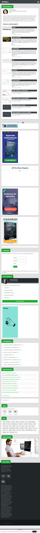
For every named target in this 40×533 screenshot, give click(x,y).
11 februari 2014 (14, 108)
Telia (8, 432)
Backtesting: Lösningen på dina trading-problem (11, 349)
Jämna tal (14, 27)
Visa (16, 432)
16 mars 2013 (14, 115)
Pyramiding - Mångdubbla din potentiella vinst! (11, 364)
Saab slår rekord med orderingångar (10, 390)
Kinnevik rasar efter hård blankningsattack (11, 385)
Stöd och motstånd (15, 48)
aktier (26, 421)
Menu (38, 2)
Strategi (23, 430)
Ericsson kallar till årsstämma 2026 (10, 372)
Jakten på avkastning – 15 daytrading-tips (10, 347)
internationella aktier (12, 428)
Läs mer (13, 33)
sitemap (10, 523)
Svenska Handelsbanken (29, 430)
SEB (7, 430)
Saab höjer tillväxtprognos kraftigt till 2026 (11, 392)
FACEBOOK (4, 414)
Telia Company (12, 432)
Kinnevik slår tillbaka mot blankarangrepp (11, 375)
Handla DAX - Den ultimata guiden (9, 357)
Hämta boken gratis (20, 301)
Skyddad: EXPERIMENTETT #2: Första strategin (20, 90)
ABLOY (4, 421)
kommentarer (19, 34)
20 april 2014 (14, 101)
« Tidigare (18, 122)
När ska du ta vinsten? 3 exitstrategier (10, 352)
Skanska (14, 430)
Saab (36, 428)
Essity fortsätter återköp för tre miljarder (11, 387)
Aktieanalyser (8, 421)
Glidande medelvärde (16, 80)
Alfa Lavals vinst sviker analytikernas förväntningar (12, 377)
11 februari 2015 (14, 93)
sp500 (20, 430)
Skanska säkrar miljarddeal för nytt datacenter (11, 379)
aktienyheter (22, 421)
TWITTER (10, 414)
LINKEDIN (15, 414)
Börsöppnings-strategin (7, 354)
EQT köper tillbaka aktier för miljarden (10, 383)
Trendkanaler (14, 70)
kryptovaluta (22, 428)
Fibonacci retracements (16, 37)
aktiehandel (13, 421)
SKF (17, 430)
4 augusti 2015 (14, 45)
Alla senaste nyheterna (6, 395)
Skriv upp (15, 266)
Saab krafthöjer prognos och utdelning (10, 381)
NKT (33, 428)
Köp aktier (26, 428)
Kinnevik (17, 428)
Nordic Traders (8, 471)
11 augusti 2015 (14, 34)
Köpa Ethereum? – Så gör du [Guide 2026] (10, 362)
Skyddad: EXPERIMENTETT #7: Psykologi (18, 105)
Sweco (35, 430)
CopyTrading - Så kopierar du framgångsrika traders (12, 344)
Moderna (30, 428)
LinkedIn (10, 12)
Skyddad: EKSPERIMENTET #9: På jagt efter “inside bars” (21, 112)
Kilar (13, 60)
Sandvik (4, 430)
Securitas (10, 430)
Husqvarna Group (5, 428)
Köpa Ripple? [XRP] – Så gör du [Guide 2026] (11, 359)
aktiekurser (17, 421)
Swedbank (4, 432)
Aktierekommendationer (31, 421)
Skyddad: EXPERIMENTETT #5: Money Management (20, 98)
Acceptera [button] (34, 531)
